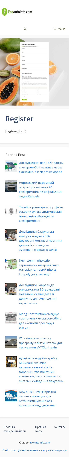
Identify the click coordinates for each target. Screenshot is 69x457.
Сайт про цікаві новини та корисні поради (34, 450)
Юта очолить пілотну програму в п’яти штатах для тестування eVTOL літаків (41, 342)
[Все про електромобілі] (17, 11)
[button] (25, 29)
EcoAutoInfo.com (39, 442)
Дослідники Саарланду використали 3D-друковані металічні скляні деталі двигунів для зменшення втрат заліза (39, 294)
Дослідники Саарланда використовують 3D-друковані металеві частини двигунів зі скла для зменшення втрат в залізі (40, 240)
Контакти (59, 427)
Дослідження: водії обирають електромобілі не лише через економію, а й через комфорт (41, 167)
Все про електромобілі (51, 11)
